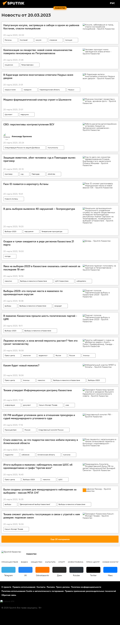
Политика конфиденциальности (86, 587)
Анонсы (86, 355)
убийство (51, 174)
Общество (36, 562)
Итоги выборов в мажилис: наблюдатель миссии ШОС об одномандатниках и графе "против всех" (37, 466)
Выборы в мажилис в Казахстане (33, 281)
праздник (27, 90)
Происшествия (10, 430)
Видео (24, 562)
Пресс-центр (10, 355)
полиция (68, 40)
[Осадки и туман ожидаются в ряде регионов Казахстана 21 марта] (100, 241)
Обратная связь (8, 595)
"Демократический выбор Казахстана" (34, 504)
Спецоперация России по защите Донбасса (22, 147)
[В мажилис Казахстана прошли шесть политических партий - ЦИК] (100, 318)
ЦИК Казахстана (61, 281)
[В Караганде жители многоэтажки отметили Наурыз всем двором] (100, 76)
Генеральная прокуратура (52, 231)
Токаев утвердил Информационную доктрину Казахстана (37, 390)
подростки (9, 455)
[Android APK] (7, 601)
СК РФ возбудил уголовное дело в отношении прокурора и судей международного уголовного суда (39, 416)
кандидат (58, 306)
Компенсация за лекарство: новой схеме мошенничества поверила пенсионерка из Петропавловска (37, 51)
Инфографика (75, 562)
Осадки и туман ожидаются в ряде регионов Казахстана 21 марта (38, 243)
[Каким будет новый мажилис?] (100, 366)
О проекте (6, 587)
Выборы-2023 (10, 231)
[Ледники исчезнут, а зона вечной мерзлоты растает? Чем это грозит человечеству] (100, 343)
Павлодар (36, 174)
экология (27, 355)
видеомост (43, 355)
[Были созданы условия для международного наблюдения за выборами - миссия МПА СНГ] (100, 490)
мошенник (9, 65)
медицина (24, 114)
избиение (25, 455)
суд (22, 174)
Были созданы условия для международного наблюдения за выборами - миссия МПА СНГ (39, 491)
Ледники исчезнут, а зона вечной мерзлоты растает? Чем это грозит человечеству (40, 342)
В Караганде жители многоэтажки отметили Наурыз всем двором (38, 76)
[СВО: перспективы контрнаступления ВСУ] (100, 127)
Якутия (58, 355)
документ (27, 405)
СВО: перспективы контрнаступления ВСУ (28, 124)
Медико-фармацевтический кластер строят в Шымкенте (37, 99)
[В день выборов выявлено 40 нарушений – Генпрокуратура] (100, 215)
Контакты (41, 587)
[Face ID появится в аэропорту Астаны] (100, 185)
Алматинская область (46, 455)
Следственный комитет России (51, 430)
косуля (38, 40)
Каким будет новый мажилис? (21, 365)
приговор (8, 174)
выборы (8, 306)
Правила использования (23, 587)
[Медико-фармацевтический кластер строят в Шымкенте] (100, 101)
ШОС (60, 479)
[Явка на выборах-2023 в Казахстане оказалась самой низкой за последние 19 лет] (100, 268)
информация (10, 405)
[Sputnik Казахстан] (14, 5)
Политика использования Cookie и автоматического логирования (32, 591)
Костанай (24, 40)
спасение (53, 40)
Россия (72, 355)
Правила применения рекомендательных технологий (90, 591)
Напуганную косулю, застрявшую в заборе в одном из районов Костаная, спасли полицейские (41, 27)
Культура (50, 562)
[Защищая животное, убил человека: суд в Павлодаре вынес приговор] (100, 161)
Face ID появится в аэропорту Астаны (25, 184)
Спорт (61, 562)
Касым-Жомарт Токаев (48, 405)
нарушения (28, 231)
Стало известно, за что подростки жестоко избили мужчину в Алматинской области (40, 441)
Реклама (51, 587)
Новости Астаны (11, 199)
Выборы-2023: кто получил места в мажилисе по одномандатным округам (33, 292)
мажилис (8, 281)
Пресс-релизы (63, 587)
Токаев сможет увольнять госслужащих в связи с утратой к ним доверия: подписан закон (41, 516)
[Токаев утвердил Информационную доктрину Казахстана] (100, 393)
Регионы (8, 40)
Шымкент (8, 114)
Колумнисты (53, 147)
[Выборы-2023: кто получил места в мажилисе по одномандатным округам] (100, 293)
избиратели (81, 281)
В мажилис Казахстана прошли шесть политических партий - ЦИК (40, 317)
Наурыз (71, 90)
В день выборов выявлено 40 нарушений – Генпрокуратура (39, 208)
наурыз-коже (10, 90)
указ (67, 405)
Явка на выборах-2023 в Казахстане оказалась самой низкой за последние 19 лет (41, 268)
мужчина (66, 455)
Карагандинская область (50, 90)
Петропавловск (27, 65)
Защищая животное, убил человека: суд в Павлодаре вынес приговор (39, 159)
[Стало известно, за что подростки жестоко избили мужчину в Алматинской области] (100, 442)
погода (7, 256)
